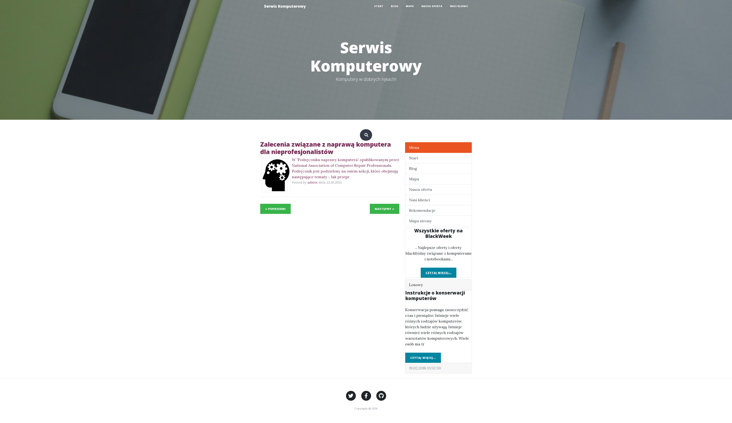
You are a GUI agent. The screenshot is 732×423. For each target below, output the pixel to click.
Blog (394, 6)
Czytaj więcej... (438, 273)
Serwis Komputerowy (285, 6)
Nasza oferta (431, 6)
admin (312, 182)
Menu (414, 147)
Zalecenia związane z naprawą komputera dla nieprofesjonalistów (325, 148)
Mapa (410, 6)
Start (378, 6)
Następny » (384, 209)
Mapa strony (420, 220)
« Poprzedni (275, 209)
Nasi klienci (459, 6)
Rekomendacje (422, 210)
